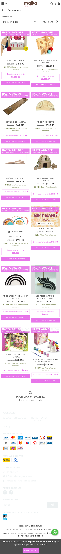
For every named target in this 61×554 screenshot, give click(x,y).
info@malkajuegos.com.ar (19, 476)
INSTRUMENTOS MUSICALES (39, 419)
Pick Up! (7, 426)
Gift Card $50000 (45, 228)
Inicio (4, 10)
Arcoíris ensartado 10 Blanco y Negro (45, 297)
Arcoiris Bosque (45, 122)
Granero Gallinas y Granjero (45, 179)
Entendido (30, 550)
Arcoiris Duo (15, 237)
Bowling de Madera (16, 122)
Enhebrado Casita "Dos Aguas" (45, 61)
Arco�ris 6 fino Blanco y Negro (15, 297)
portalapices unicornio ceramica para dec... (45, 360)
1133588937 (12, 472)
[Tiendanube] (30, 527)
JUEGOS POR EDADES (14, 418)
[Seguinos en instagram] (5, 492)
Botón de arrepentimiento (30, 536)
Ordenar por (7, 16)
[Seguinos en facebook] (11, 492)
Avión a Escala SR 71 (15, 178)
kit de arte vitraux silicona (15, 356)
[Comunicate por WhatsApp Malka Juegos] (54, 532)
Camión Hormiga (15, 60)
